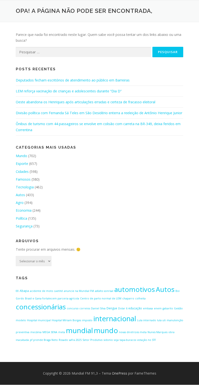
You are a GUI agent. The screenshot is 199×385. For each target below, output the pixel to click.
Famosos (23, 179)
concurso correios (78, 308)
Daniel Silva (98, 308)
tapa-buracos (128, 340)
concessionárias (41, 306)
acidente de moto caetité (46, 291)
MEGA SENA (49, 332)
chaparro (128, 298)
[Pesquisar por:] (83, 52)
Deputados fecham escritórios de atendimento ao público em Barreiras (73, 80)
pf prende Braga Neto (44, 340)
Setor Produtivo (93, 340)
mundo (106, 330)
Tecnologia (25, 187)
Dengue (112, 308)
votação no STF (146, 340)
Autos (20, 194)
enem (158, 308)
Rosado (63, 340)
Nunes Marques (157, 332)
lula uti (161, 320)
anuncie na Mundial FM (79, 291)
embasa (148, 308)
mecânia (35, 332)
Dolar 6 (122, 308)
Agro (20, 202)
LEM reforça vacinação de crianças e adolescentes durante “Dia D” (69, 91)
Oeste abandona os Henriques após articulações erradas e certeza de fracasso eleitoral (85, 102)
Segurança (24, 226)
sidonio (108, 340)
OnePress (119, 373)
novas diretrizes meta (133, 332)
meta (61, 332)
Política (21, 218)
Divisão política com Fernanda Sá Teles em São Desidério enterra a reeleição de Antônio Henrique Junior (99, 113)
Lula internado (146, 320)
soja (116, 340)
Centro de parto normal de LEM (100, 298)
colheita (140, 298)
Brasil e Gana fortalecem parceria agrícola (52, 298)
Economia (24, 210)
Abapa (24, 291)
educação (135, 308)
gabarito (168, 308)
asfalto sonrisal (104, 291)
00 (17, 291)
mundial (79, 330)
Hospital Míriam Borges (66, 320)
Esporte (22, 163)
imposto (87, 320)
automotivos (134, 289)
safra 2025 (75, 340)
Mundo (21, 155)
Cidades (22, 171)
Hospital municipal (39, 320)
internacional (114, 318)
